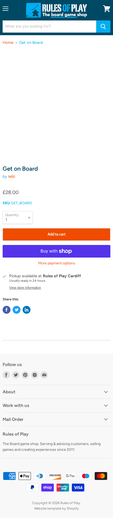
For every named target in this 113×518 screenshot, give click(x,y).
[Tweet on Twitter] (16, 310)
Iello (11, 176)
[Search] (103, 26)
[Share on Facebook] (7, 310)
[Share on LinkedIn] (26, 310)
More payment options (56, 263)
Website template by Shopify (56, 508)
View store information (25, 288)
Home (8, 42)
